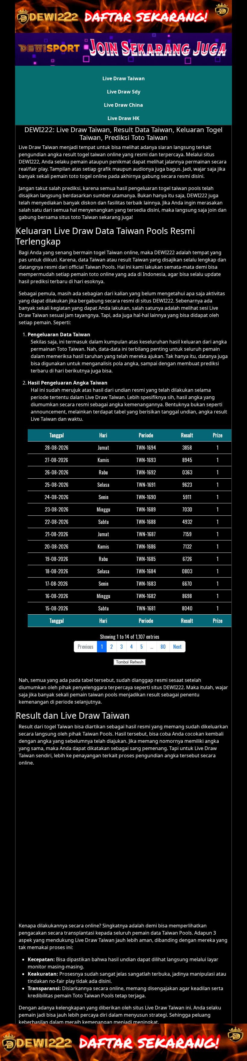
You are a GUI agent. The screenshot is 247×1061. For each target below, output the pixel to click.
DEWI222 (197, 195)
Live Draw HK (123, 118)
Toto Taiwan (70, 349)
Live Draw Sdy (123, 91)
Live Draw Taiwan (123, 78)
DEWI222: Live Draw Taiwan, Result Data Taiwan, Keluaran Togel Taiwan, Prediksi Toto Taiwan (123, 133)
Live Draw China (123, 105)
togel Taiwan (58, 726)
